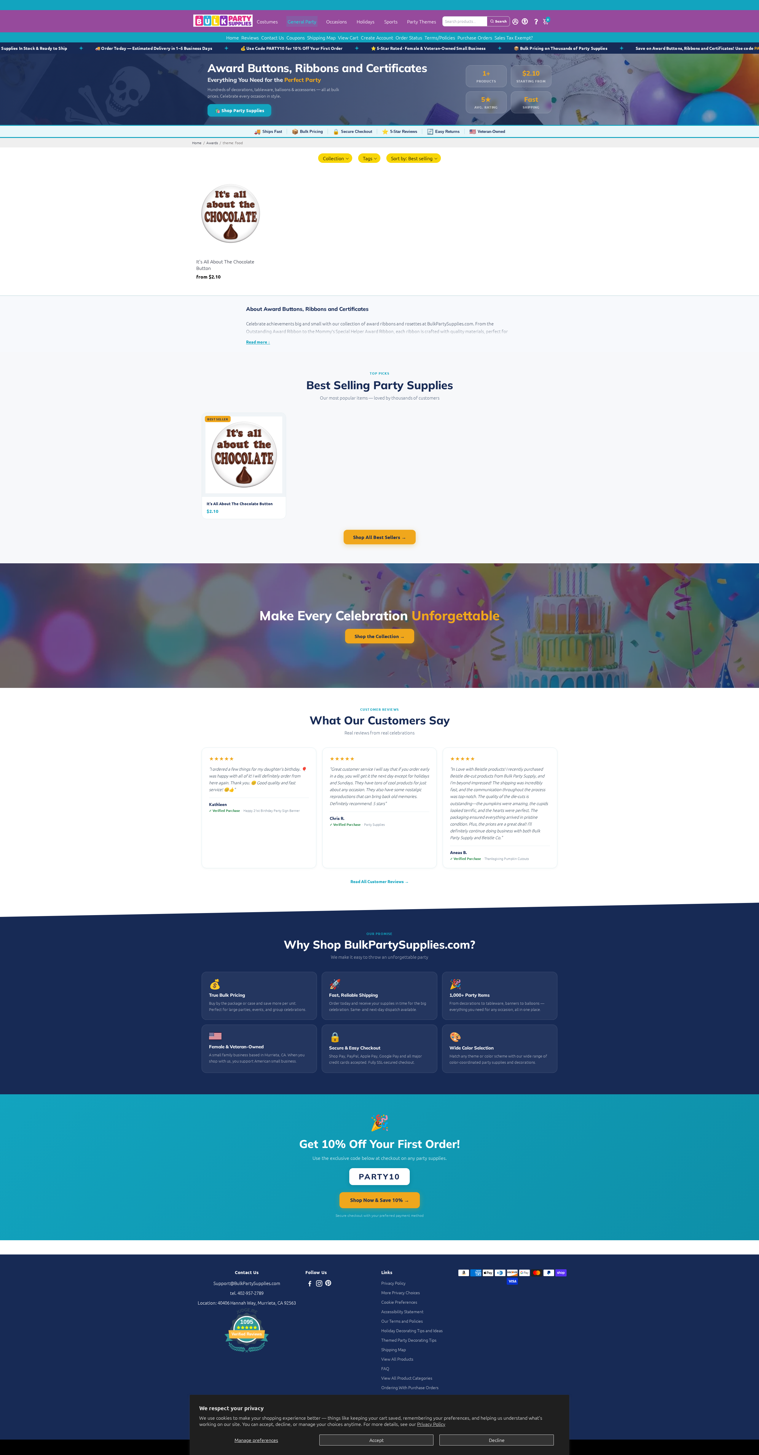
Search (501, 21)
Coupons (295, 37)
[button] (335, 158)
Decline (497, 1440)
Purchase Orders (474, 37)
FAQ (385, 1368)
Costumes (267, 21)
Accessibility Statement (402, 1311)
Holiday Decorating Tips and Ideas (412, 1330)
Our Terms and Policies (402, 1321)
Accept (376, 1440)
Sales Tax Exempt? (514, 37)
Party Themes (421, 21)
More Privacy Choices (400, 1292)
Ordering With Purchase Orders (410, 1387)
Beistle (202, 254)
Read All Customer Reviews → (379, 881)
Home (232, 37)
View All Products (397, 1359)
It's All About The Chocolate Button (225, 264)
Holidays (365, 21)
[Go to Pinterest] (328, 1284)
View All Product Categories (406, 1378)
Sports (391, 21)
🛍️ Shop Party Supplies (239, 110)
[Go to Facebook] (310, 1284)
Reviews (250, 37)
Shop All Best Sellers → (379, 537)
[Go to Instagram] (319, 1284)
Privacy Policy (431, 1424)
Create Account (377, 37)
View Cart (348, 37)
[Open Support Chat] (536, 21)
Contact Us (272, 37)
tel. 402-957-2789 (247, 1293)
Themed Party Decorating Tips (408, 1340)
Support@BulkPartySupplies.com (246, 1283)
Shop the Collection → (380, 636)
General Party (302, 21)
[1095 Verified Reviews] (246, 1353)
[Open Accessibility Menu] (524, 21)
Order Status (409, 37)
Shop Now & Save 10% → (379, 1200)
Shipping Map (321, 37)
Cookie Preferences (399, 1302)
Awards (212, 142)
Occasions (336, 21)
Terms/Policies (440, 37)
